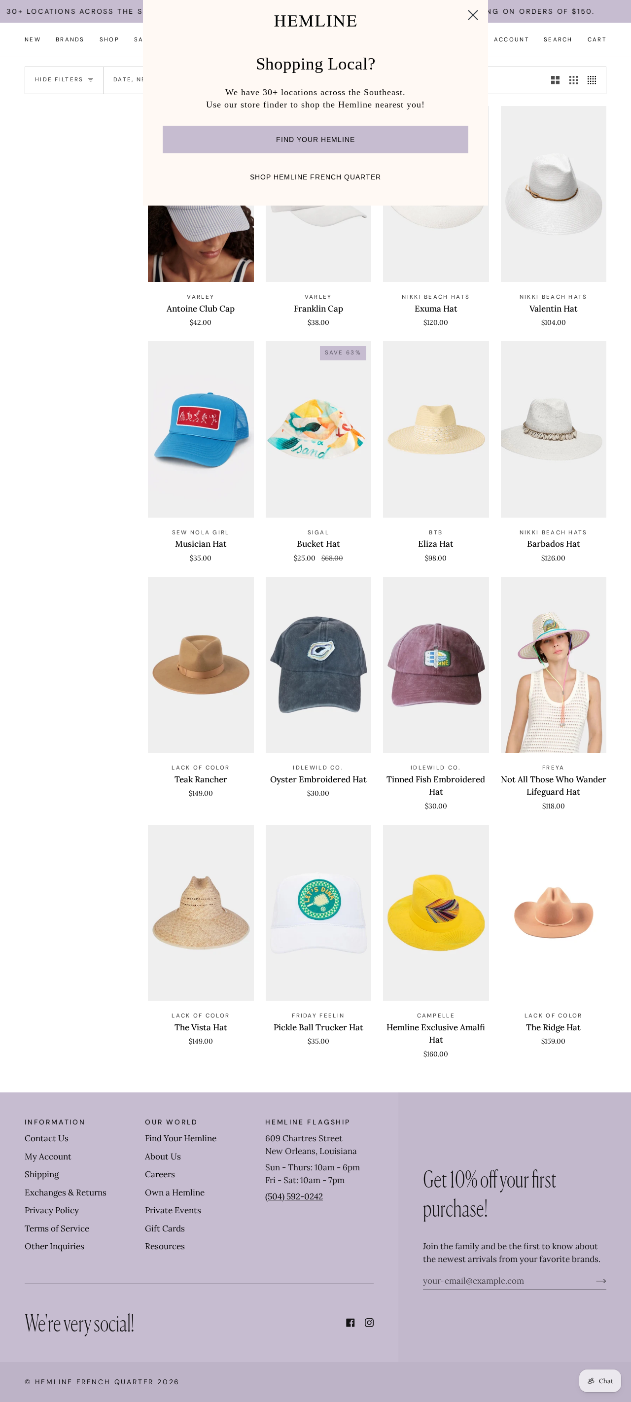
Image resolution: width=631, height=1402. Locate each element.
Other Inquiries (54, 1246)
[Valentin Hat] (554, 194)
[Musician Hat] (201, 429)
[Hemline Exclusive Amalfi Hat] (436, 913)
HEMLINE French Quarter (94, 1381)
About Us (163, 1156)
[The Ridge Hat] (554, 913)
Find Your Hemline (180, 1138)
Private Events (173, 1210)
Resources (165, 1246)
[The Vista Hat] (201, 913)
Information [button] (55, 1122)
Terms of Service (57, 1228)
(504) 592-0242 (294, 1196)
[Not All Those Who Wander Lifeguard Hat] (554, 665)
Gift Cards (165, 1228)
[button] (70, 40)
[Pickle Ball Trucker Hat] (319, 913)
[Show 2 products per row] (555, 80)
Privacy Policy (52, 1210)
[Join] (593, 1281)
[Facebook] (350, 1322)
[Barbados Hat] (554, 429)
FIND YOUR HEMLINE (315, 139)
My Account (48, 1156)
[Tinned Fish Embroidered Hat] (436, 665)
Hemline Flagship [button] (308, 1122)
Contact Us (47, 1138)
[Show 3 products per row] (573, 80)
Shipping (42, 1174)
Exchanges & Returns (65, 1192)
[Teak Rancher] (201, 665)
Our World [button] (171, 1122)
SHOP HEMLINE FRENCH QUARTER (315, 177)
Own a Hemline (175, 1192)
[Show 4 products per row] (594, 80)
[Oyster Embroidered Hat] (319, 665)
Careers (160, 1174)
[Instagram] (369, 1322)
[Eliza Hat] (436, 429)
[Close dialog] (473, 15)
